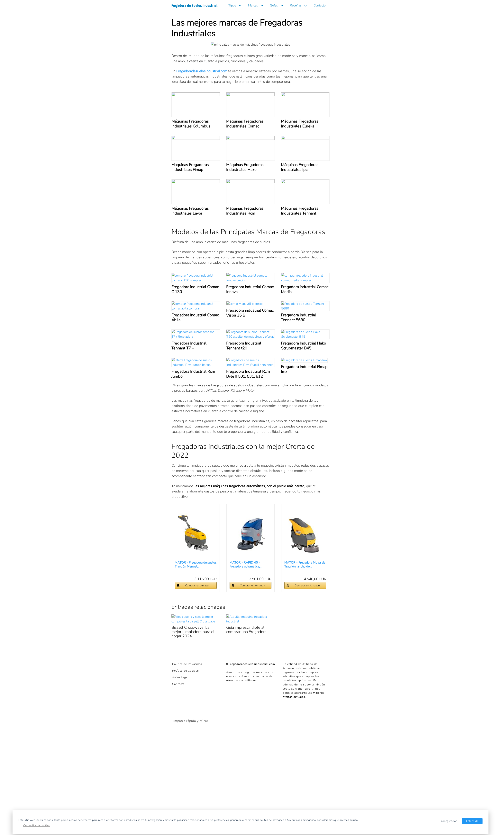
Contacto (320, 5)
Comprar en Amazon (197, 585)
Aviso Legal (180, 677)
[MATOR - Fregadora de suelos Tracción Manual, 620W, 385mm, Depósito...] (196, 534)
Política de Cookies (185, 671)
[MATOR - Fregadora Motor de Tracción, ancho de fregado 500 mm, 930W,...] (305, 534)
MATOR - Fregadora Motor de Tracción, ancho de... (304, 564)
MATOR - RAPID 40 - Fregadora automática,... (246, 564)
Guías (274, 5)
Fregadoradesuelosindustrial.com (201, 71)
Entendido (472, 821)
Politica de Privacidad (187, 664)
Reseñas (296, 5)
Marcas (253, 5)
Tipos (232, 5)
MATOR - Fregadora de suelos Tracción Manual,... (196, 564)
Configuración (449, 821)
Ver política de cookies (36, 825)
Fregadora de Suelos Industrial (194, 5)
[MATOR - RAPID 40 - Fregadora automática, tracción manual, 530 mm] (250, 534)
